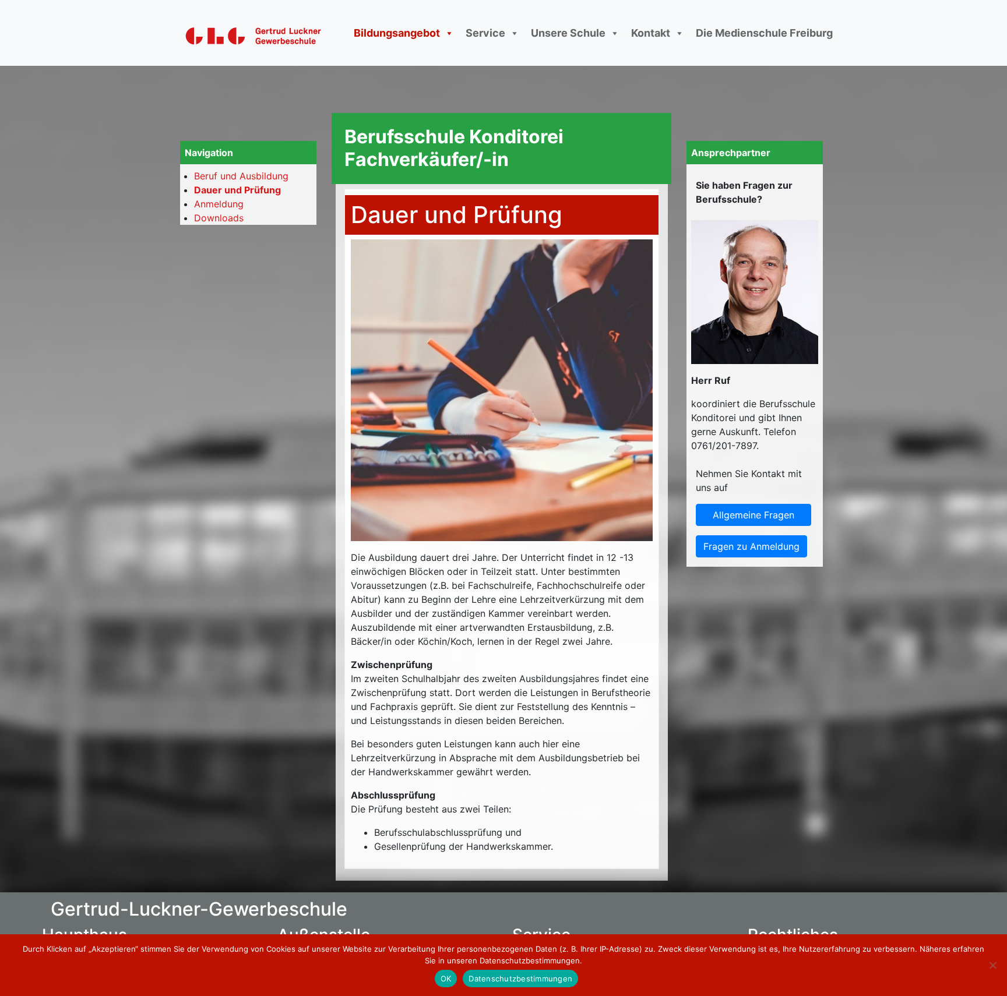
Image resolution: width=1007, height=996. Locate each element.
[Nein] (992, 965)
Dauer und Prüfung (237, 190)
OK (446, 978)
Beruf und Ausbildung (241, 176)
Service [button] (485, 33)
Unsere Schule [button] (568, 33)
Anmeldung (219, 204)
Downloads (219, 218)
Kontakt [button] (650, 33)
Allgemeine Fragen (753, 515)
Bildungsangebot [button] (397, 33)
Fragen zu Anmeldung (751, 546)
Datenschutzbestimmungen (520, 978)
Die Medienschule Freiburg (764, 33)
